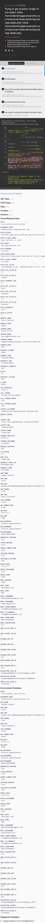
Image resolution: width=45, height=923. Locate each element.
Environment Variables (11, 688)
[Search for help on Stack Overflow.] (12, 50)
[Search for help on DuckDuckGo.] (9, 50)
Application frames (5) (16, 63)
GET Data (5, 198)
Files (3, 206)
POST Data (6, 202)
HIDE (14, 55)
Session (4, 214)
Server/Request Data (10, 218)
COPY (8, 55)
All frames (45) (31, 63)
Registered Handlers (10, 917)
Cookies (4, 210)
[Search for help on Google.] (6, 50)
